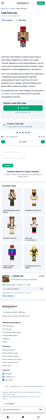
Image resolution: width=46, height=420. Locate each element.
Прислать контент (9, 350)
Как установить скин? (10, 362)
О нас (7, 386)
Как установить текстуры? (12, 359)
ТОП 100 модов (8, 326)
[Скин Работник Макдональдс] (43, 141)
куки (19, 409)
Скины (12, 8)
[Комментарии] (23, 417)
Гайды (4, 342)
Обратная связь (16, 386)
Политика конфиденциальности (33, 386)
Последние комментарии (11, 332)
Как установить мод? (10, 353)
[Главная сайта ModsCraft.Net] (23, 3)
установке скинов (9, 94)
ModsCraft (5, 8)
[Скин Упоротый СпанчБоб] (3, 141)
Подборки (6, 339)
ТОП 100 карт (7, 329)
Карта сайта (6, 366)
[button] (2, 3)
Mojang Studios (22, 396)
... (30, 20)
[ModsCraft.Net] (9, 306)
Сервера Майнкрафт (10, 335)
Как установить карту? (10, 356)
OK (40, 409)
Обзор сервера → (8, 296)
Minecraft (5, 396)
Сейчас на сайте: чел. (15, 312)
